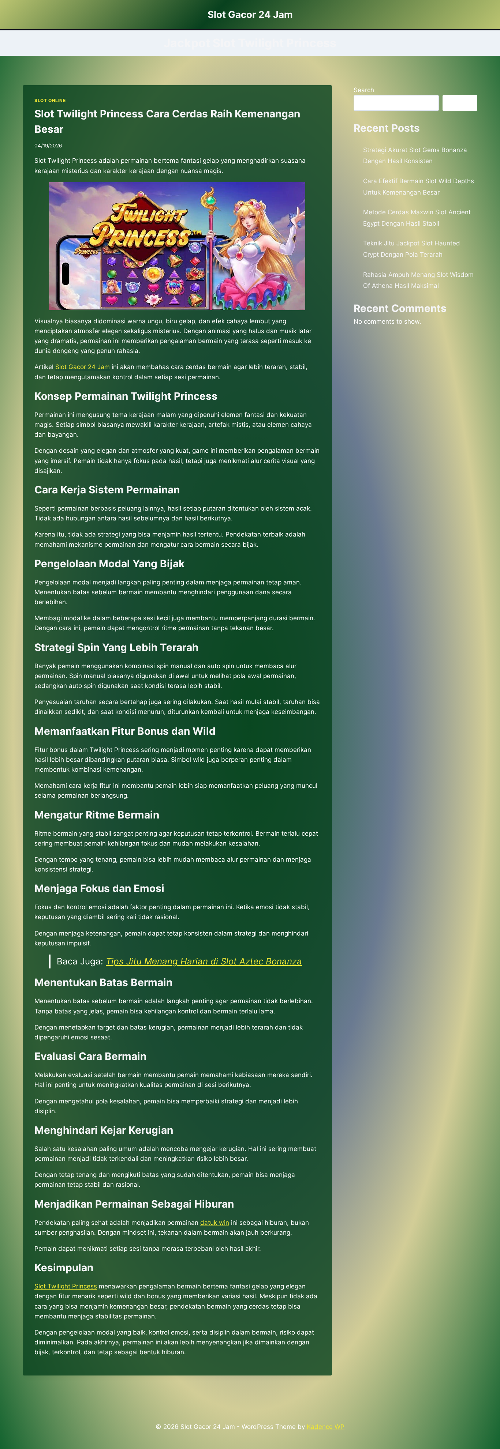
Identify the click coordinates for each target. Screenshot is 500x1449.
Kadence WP (325, 1426)
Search (364, 90)
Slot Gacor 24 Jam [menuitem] (82, 366)
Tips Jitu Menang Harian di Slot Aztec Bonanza (204, 961)
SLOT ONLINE (50, 100)
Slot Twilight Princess (65, 1286)
